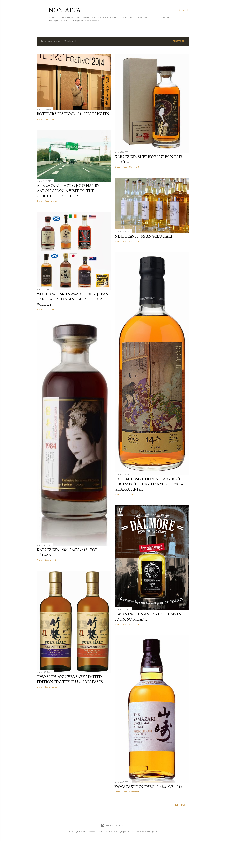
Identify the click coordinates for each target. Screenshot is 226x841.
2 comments (51, 687)
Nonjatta (65, 10)
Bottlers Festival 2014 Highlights (73, 113)
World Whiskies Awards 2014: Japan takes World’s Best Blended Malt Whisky (73, 299)
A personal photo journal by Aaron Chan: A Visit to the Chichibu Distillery (68, 190)
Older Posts (180, 805)
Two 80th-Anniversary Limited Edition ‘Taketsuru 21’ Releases (70, 679)
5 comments (51, 201)
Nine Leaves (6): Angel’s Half (144, 236)
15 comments (129, 494)
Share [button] (39, 119)
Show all (179, 41)
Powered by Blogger (115, 825)
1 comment (50, 119)
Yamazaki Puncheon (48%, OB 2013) (149, 786)
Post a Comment (131, 167)
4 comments (51, 560)
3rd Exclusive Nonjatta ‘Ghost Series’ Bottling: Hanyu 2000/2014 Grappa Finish (149, 484)
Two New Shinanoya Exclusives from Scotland (148, 616)
